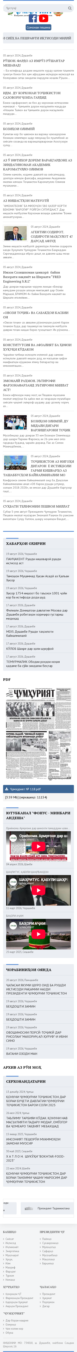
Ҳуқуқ (9, 1259)
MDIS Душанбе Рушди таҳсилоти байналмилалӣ (29, 633)
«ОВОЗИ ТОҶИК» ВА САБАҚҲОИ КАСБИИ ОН (35, 314)
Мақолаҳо (48, 1259)
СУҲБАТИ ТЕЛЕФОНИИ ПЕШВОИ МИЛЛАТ (36, 506)
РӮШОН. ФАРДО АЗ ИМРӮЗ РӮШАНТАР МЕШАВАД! (34, 62)
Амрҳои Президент (17, 1306)
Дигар (46, 1306)
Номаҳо (10, 1279)
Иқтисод (11, 1243)
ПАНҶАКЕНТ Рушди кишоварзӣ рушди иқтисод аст (33, 561)
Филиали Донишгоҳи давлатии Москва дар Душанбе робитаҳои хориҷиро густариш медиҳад (37, 614)
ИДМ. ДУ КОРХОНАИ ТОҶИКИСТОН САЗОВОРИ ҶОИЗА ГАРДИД (32, 95)
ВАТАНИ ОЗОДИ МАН (21, 1054)
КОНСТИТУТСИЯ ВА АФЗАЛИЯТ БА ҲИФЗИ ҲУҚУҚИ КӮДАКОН (37, 347)
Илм (8, 1263)
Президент (48, 1294)
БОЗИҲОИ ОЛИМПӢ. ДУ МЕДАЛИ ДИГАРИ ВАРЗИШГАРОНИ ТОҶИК (50, 425)
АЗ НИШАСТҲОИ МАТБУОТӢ (26, 200)
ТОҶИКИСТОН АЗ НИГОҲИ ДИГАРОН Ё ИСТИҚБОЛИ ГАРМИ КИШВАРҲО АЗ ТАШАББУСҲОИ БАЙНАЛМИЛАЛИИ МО (38, 468)
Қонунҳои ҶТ (14, 1294)
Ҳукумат (47, 1298)
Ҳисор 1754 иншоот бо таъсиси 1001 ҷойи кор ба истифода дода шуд (36, 595)
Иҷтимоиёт (12, 1247)
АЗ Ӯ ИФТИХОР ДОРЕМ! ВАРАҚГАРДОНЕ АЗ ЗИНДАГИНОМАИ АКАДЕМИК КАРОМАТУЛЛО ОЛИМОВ (37, 164)
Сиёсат (10, 1239)
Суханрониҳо (50, 1243)
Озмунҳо (11, 1324)
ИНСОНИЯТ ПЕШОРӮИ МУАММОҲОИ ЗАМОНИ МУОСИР (33, 1141)
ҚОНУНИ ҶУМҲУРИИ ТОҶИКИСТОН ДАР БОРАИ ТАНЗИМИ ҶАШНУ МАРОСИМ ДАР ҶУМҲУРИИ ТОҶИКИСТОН (36, 1177)
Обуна (9, 1332)
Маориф (10, 1267)
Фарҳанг (11, 1271)
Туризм (10, 1275)
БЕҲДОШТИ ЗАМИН (20, 1006)
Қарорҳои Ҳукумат (17, 1302)
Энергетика (12, 1251)
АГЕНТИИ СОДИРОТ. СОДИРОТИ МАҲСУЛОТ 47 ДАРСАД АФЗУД (52, 236)
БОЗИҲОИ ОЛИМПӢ (19, 129)
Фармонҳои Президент (19, 1298)
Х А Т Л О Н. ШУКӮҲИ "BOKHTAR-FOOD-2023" (35, 1158)
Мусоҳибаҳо (49, 1255)
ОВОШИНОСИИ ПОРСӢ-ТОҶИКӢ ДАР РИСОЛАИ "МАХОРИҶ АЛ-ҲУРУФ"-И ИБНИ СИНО (37, 1036)
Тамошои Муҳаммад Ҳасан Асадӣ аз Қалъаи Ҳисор (37, 578)
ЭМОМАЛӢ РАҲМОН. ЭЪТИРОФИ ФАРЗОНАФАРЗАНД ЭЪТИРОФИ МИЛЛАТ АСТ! (35, 385)
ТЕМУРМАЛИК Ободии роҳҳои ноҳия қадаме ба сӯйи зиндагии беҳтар (33, 664)
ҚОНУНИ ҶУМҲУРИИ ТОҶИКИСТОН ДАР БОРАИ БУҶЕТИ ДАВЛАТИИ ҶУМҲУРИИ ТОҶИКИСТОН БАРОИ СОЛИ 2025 (36, 1101)
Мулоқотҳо (49, 1247)
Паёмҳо (47, 1239)
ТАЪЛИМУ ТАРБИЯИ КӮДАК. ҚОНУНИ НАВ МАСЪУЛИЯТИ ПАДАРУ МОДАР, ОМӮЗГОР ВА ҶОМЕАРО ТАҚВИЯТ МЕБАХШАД (37, 1122)
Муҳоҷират (12, 1255)
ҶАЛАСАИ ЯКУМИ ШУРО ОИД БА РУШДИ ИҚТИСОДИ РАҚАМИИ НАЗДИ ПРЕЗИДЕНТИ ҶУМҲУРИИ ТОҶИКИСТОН (36, 989)
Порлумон (48, 1302)
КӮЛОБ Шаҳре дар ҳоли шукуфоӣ (30, 649)
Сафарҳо (47, 1251)
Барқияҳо (48, 1263)
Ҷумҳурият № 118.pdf (25, 789)
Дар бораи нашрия (17, 1320)
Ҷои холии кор (14, 1328)
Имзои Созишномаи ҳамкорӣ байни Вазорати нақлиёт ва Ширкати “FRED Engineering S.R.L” (32, 277)
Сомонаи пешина (38, 27)
